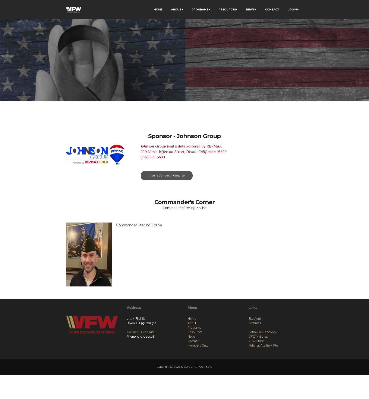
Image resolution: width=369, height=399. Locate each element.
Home (192, 318)
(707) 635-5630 (153, 157)
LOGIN (292, 9)
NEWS (250, 9)
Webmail (255, 323)
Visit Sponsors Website (166, 175)
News (191, 336)
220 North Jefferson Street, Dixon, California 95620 (184, 151)
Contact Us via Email (141, 332)
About (192, 323)
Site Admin (256, 318)
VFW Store (256, 341)
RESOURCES (227, 9)
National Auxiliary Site (263, 345)
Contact (193, 341)
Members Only (198, 345)
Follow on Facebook (263, 332)
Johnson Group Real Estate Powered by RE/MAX (181, 146)
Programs (194, 327)
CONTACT (272, 9)
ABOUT (176, 9)
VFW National (258, 336)
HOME (158, 9)
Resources (195, 332)
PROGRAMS (200, 9)
